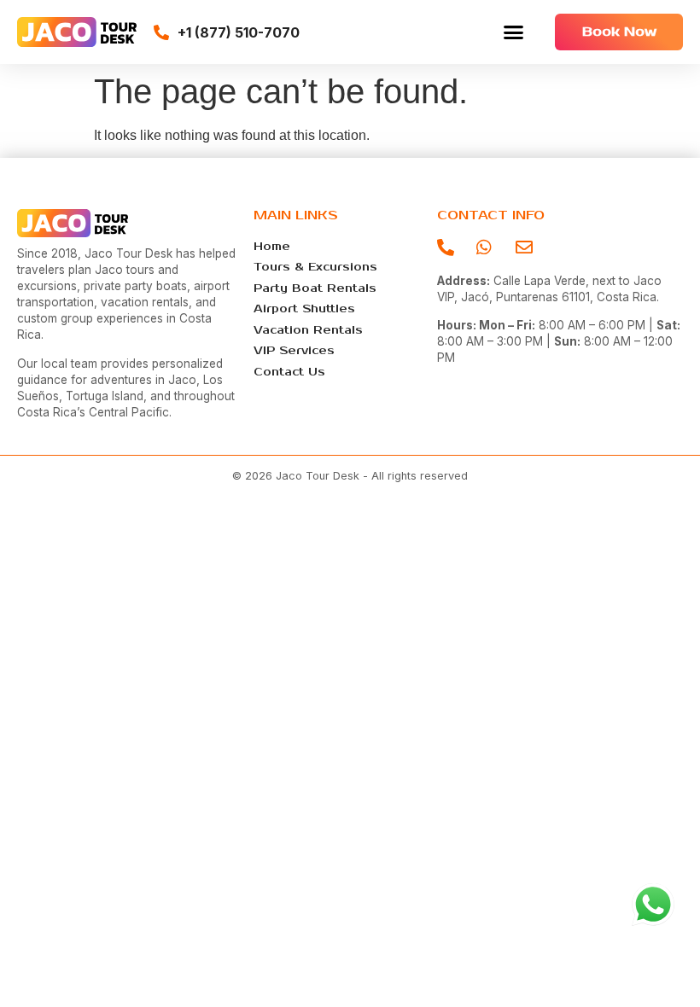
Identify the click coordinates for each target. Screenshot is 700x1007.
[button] (514, 32)
